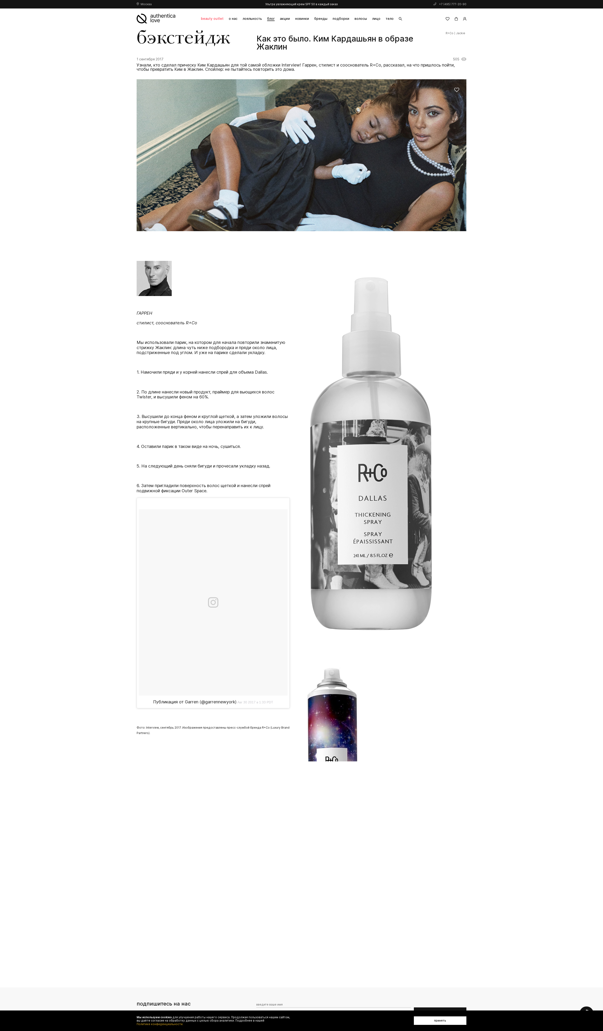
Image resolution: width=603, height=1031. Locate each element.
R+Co (449, 33)
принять (440, 1020)
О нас (233, 19)
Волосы (360, 19)
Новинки (302, 19)
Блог (271, 19)
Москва (146, 4)
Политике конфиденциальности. (160, 1024)
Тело (390, 19)
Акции (285, 19)
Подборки (341, 19)
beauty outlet (212, 19)
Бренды (320, 19)
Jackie (460, 33)
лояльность (252, 19)
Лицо (376, 19)
